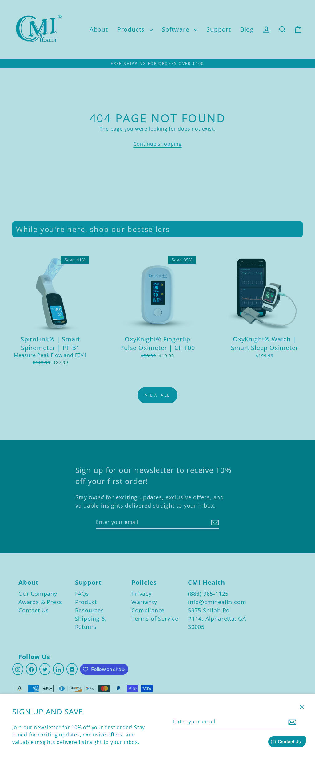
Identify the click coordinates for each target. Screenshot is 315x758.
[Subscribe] (291, 721)
